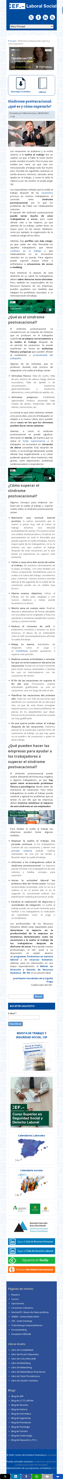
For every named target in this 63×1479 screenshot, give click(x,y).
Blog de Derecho (19, 1404)
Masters (15, 1294)
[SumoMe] (58, 1476)
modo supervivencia (35, 440)
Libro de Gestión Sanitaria (24, 1380)
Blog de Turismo (19, 1431)
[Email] (47, 1476)
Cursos (15, 1299)
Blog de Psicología (20, 1426)
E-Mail (12, 1013)
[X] (5, 1476)
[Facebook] (26, 1476)
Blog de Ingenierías (21, 1418)
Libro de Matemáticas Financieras (28, 1371)
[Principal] (32, 9)
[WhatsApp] (37, 1476)
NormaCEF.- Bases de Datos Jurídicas (30, 1312)
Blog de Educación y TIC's (24, 1439)
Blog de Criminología (21, 1435)
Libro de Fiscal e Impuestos (25, 1354)
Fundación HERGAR (21, 1334)
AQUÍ (54, 1468)
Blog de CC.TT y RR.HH (22, 1400)
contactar (51, 1454)
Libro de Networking (21, 1367)
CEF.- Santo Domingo (21, 1320)
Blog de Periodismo (21, 1422)
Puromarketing (19, 1329)
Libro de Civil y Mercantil (23, 1358)
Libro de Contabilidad (22, 1349)
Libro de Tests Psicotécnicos (25, 1376)
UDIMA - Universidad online (25, 1316)
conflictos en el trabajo (25, 250)
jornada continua (21, 850)
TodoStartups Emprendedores (27, 1325)
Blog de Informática (21, 1413)
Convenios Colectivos (22, 1307)
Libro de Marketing (20, 1363)
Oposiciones (17, 1303)
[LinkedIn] (16, 1476)
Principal (12, 41)
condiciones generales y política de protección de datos (36, 1463)
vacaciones (47, 192)
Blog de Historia (19, 1409)
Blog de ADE (17, 1396)
